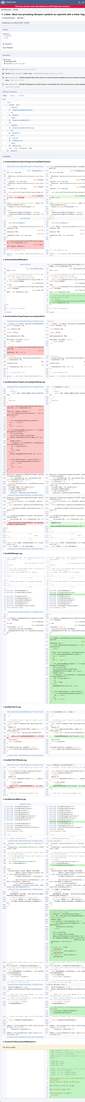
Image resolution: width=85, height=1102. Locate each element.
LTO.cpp (15, 138)
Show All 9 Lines (25, 218)
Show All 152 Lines (26, 166)
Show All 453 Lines (25, 841)
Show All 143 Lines (25, 612)
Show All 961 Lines (26, 387)
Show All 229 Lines (25, 984)
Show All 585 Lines (25, 889)
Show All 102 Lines (24, 1037)
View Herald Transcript (41, 73)
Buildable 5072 (11, 61)
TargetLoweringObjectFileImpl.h (22, 110)
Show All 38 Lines (25, 264)
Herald (7, 73)
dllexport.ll (14, 151)
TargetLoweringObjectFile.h (21, 120)
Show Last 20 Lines (37, 549)
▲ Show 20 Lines (13, 495)
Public (21, 18)
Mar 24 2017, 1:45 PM (17, 80)
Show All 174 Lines (26, 321)
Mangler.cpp (16, 133)
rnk (7, 38)
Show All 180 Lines (25, 495)
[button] (83, 2)
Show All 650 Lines (26, 765)
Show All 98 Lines (24, 549)
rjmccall (8, 36)
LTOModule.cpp (17, 140)
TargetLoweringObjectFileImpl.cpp (23, 128)
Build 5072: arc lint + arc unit (15, 63)
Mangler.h (15, 115)
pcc (11, 23)
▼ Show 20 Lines (38, 166)
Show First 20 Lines (13, 166)
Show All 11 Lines (25, 804)
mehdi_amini (27, 73)
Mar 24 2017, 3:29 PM (12, 87)
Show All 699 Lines (24, 755)
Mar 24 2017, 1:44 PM (29, 69)
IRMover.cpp (16, 146)
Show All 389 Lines (26, 712)
